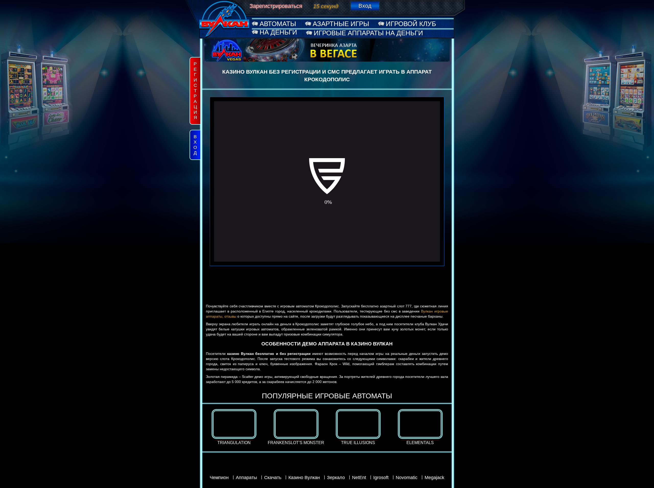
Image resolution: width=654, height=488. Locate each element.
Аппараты (246, 477)
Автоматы (278, 24)
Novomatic (406, 477)
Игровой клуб (411, 24)
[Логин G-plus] (438, 5)
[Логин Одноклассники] (402, 5)
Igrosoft (381, 477)
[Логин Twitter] (450, 5)
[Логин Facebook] (426, 5)
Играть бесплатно (233, 419)
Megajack (434, 477)
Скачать (272, 477)
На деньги (278, 32)
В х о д (195, 144)
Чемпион (219, 477)
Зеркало (336, 477)
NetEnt (359, 477)
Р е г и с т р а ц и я (195, 90)
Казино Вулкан (304, 477)
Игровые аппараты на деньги (368, 33)
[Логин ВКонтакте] (390, 5)
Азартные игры (341, 24)
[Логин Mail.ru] (414, 5)
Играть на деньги (234, 428)
